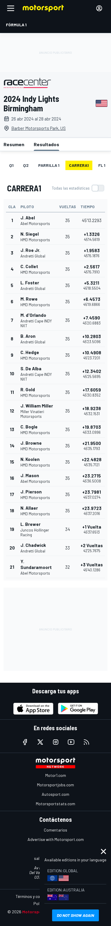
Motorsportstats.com (55, 803)
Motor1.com (55, 775)
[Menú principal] (10, 8)
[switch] (78, 188)
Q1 (11, 165)
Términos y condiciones (36, 896)
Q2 (26, 165)
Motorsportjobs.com (55, 784)
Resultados (46, 144)
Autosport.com (55, 794)
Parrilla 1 (48, 165)
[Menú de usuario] (99, 8)
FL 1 (101, 165)
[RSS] (86, 742)
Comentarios (55, 829)
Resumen (14, 144)
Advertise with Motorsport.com (56, 839)
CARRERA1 (79, 165)
